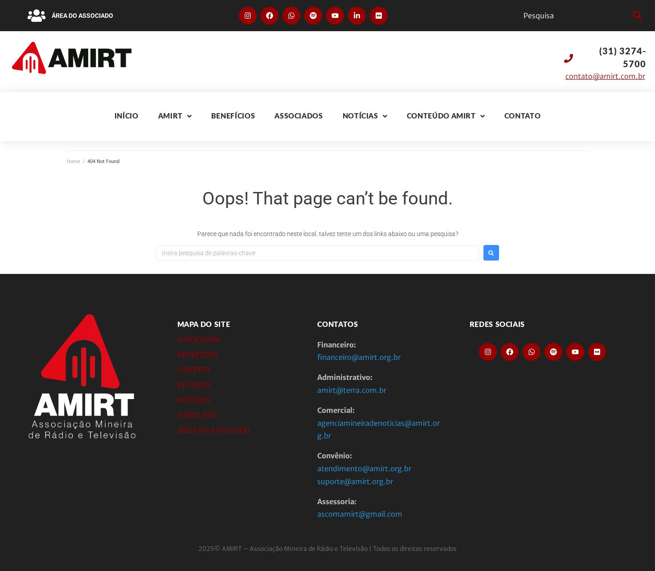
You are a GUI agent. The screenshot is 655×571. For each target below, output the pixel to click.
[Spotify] (313, 15)
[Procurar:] (317, 253)
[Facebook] (269, 15)
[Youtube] (335, 15)
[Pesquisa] (576, 15)
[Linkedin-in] (357, 15)
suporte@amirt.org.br (355, 481)
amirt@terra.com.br (351, 390)
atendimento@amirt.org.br (364, 468)
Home (73, 161)
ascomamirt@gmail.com (359, 514)
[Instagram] (248, 15)
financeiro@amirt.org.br (359, 357)
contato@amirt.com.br (605, 76)
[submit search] (636, 15)
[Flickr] (379, 15)
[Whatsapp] (291, 15)
